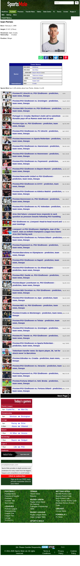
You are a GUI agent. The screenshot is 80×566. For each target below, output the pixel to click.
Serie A (3, 430)
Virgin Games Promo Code (66, 501)
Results (33, 496)
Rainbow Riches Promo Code (65, 504)
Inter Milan (35, 70)
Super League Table (38, 517)
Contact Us (34, 533)
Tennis (59, 11)
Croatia (34, 83)
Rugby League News (38, 515)
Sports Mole (37, 521)
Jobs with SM (35, 538)
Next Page (63, 396)
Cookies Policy (73, 552)
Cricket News (61, 511)
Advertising (34, 526)
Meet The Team (36, 530)
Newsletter (34, 535)
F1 (54, 11)
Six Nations (34, 504)
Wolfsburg (35, 67)
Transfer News (30, 11)
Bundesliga (5, 437)
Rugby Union (37, 499)
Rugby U (73, 11)
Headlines (5, 11)
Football (12, 11)
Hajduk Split (35, 78)
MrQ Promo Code (62, 498)
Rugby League (37, 512)
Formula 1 (61, 514)
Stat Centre (9, 503)
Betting (9, 15)
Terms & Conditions (46, 552)
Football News (10, 494)
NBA (3, 15)
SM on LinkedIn (36, 542)
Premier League (6, 406)
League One (9, 513)
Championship (6, 413)
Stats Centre (47, 11)
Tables (39, 11)
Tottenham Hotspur (37, 75)
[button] (40, 57)
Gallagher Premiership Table (39, 507)
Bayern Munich (36, 72)
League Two (9, 516)
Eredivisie (4, 450)
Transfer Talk (10, 501)
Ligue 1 (4, 443)
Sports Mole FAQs (37, 528)
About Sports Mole (37, 523)
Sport (21, 454)
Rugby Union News (37, 502)
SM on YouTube (36, 544)
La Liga (4, 420)
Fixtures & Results (12, 496)
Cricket (65, 11)
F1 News (59, 517)
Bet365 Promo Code (63, 494)
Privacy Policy (61, 552)
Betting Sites (63, 491)
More (15, 15)
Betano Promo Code (63, 496)
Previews (20, 11)
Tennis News (35, 494)
